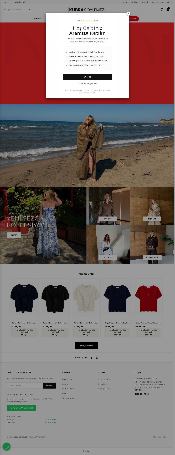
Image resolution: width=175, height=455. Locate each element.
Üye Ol (87, 77)
